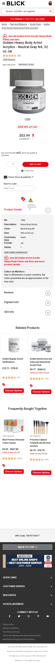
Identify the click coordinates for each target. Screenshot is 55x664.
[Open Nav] (3, 3)
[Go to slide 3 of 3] (29, 119)
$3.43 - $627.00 (10, 449)
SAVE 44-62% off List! (38, 454)
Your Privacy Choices (11, 632)
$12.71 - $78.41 (10, 368)
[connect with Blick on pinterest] (38, 618)
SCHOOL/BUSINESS (13, 604)
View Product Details (26, 64)
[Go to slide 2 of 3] (27, 119)
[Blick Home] (16, 3)
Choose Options (13, 390)
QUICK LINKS (9, 577)
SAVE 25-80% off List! (11, 453)
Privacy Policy (8, 624)
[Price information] (24, 199)
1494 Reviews (9, 59)
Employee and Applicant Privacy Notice (19, 639)
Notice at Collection (11, 628)
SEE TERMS (40, 19)
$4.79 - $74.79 (37, 450)
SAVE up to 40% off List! (39, 373)
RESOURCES (9, 595)
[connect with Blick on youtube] (47, 618)
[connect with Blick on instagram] (28, 618)
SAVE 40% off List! (27, 127)
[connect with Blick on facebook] (9, 618)
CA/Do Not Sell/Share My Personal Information (22, 635)
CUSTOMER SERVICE (14, 586)
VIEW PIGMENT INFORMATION (15, 252)
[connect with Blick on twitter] (19, 618)
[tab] (27, 292)
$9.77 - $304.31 (38, 369)
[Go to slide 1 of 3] (26, 119)
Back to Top (26, 547)
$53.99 (24, 136)
